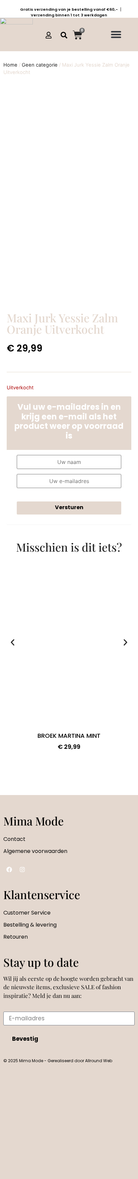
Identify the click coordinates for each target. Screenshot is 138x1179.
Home (10, 65)
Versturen (69, 507)
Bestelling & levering (30, 925)
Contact (14, 839)
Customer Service (27, 913)
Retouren (15, 937)
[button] (116, 34)
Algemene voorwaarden (35, 851)
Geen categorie (40, 65)
